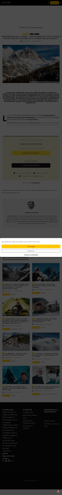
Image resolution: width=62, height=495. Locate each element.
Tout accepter (31, 246)
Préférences (31, 251)
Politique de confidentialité (31, 254)
